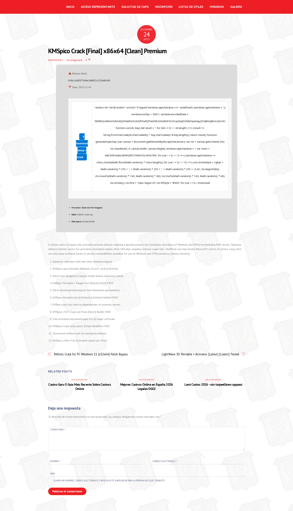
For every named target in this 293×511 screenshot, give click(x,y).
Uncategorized (74, 60)
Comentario (57, 429)
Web (52, 473)
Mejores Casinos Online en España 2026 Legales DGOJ (146, 386)
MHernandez (55, 60)
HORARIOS (217, 7)
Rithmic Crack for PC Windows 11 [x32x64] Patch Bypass (91, 354)
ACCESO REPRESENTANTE (98, 7)
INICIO (70, 7)
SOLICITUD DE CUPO (135, 7)
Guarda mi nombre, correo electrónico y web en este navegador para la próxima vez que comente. (109, 480)
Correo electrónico (164, 461)
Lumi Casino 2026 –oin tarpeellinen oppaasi (213, 384)
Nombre (55, 461)
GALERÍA (236, 7)
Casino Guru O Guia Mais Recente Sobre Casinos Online (79, 386)
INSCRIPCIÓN (163, 7)
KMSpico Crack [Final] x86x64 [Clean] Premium (107, 51)
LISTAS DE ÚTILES (191, 7)
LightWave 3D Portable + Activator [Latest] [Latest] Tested (200, 354)
